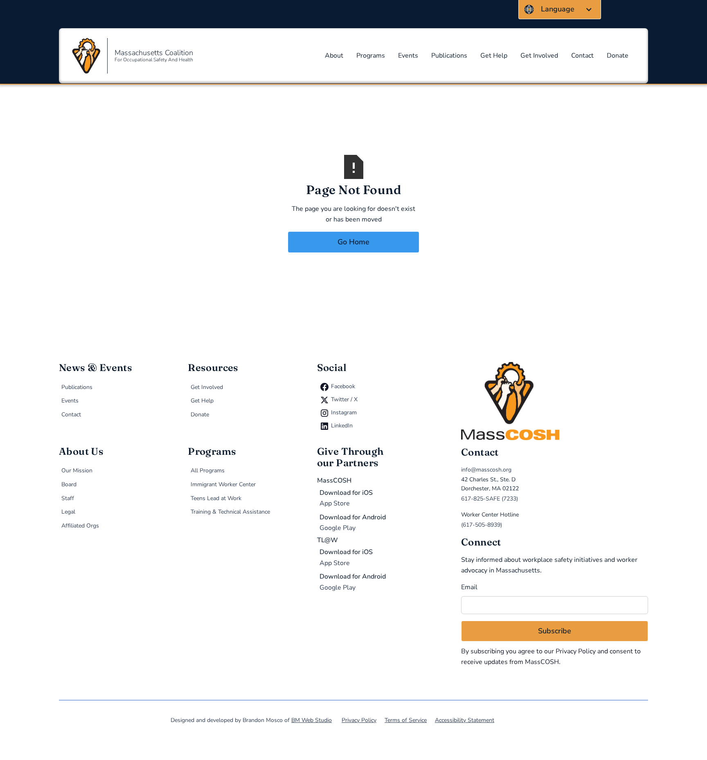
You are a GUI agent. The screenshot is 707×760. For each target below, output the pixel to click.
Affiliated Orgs (80, 526)
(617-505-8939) (481, 525)
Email (469, 587)
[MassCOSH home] (554, 401)
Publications (449, 55)
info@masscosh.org (486, 470)
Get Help (493, 55)
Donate (617, 55)
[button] (560, 9)
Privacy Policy (576, 651)
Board (69, 484)
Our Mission (76, 470)
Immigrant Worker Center (223, 484)
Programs (370, 55)
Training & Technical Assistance (230, 512)
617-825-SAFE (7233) (489, 499)
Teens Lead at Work (216, 498)
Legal (68, 512)
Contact (582, 55)
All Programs (208, 470)
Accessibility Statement (464, 720)
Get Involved (539, 55)
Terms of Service (406, 720)
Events (408, 55)
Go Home (353, 242)
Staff (67, 498)
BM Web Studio (311, 720)
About (334, 55)
